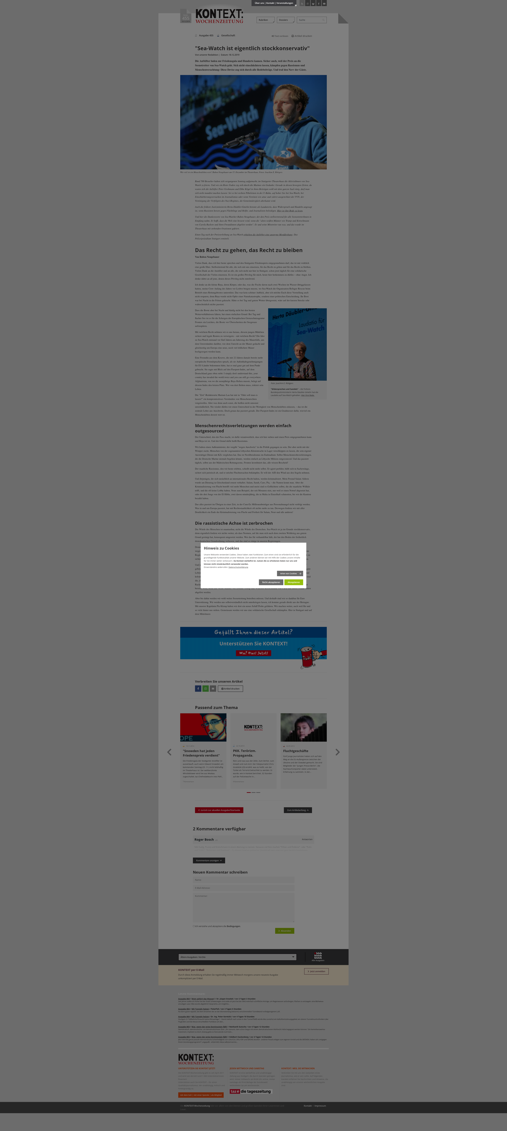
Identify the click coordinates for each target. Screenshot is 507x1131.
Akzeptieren (294, 582)
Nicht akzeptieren (271, 582)
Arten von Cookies (288, 573)
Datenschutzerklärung (238, 567)
